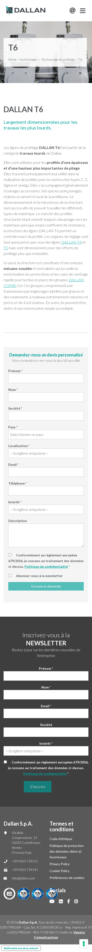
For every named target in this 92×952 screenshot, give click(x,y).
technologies (29, 59)
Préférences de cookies (67, 878)
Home (12, 59)
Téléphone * (17, 483)
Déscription (17, 521)
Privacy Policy (60, 864)
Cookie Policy (59, 871)
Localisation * (18, 446)
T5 (6, 247)
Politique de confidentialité (46, 566)
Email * (13, 464)
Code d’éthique (61, 839)
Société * (15, 408)
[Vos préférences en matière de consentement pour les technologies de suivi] (83, 943)
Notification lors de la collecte (21, 948)
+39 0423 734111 (25, 861)
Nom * (13, 390)
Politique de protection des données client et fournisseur (67, 851)
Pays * (12, 427)
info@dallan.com (23, 878)
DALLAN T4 (71, 242)
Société (46, 725)
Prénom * (15, 371)
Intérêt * (14, 502)
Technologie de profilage (58, 59)
